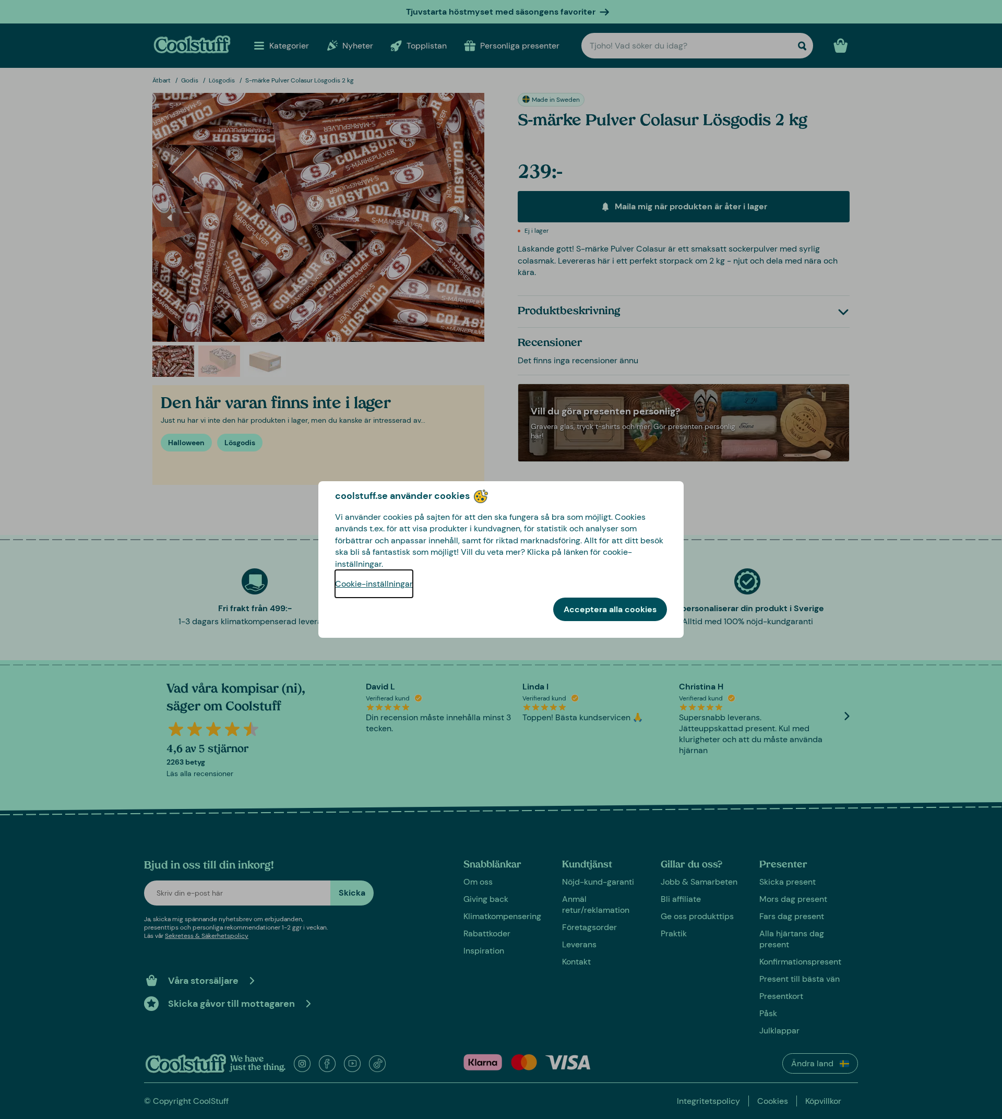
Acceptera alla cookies (610, 609)
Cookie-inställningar (374, 583)
